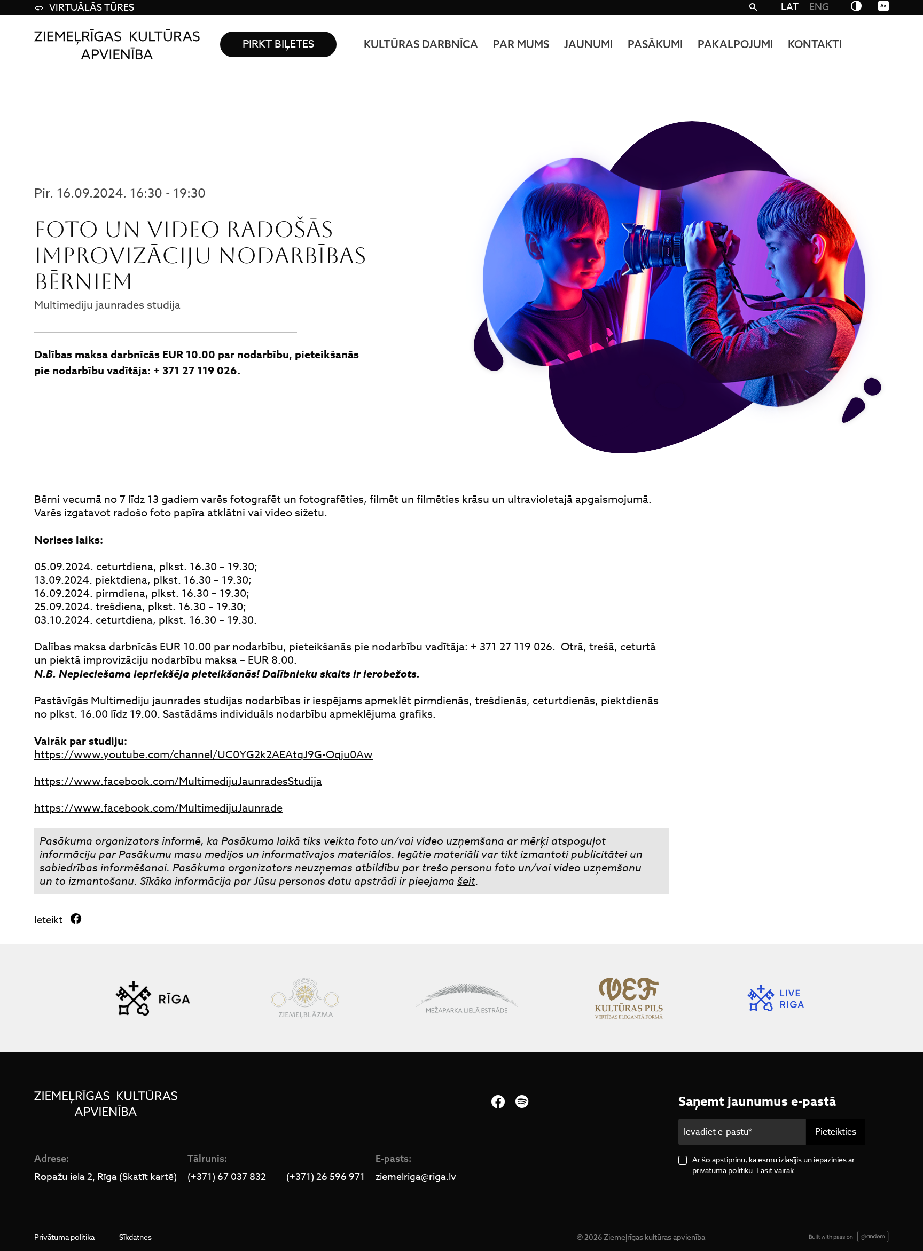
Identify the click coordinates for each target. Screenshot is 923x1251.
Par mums (521, 44)
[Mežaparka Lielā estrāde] (467, 998)
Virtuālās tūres (91, 8)
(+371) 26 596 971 (325, 1177)
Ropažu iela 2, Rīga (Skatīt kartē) (105, 1177)
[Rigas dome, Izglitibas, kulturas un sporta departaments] (153, 998)
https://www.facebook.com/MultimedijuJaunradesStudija (178, 781)
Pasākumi (655, 44)
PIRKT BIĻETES (278, 44)
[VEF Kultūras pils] (629, 998)
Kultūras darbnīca (421, 44)
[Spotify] (522, 1102)
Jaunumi (588, 44)
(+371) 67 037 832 (226, 1177)
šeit (466, 881)
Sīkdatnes (135, 1237)
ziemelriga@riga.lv (416, 1177)
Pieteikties (835, 1132)
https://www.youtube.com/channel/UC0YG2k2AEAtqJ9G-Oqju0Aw (203, 754)
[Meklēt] (753, 8)
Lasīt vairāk (775, 1170)
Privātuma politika (64, 1237)
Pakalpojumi (735, 44)
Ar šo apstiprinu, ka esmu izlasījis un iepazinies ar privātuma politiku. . (773, 1164)
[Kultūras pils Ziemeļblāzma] (305, 998)
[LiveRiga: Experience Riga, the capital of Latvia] (775, 998)
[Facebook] (498, 1102)
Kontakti (815, 44)
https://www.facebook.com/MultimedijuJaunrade (158, 808)
